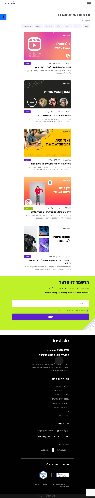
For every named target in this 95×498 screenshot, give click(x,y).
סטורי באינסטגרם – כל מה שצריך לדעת (54, 115)
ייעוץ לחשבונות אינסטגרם (60, 403)
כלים (58, 26)
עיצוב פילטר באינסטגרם (60, 399)
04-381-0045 (63, 431)
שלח (50, 316)
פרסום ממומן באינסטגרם (60, 390)
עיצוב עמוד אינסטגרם (61, 394)
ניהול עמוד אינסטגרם (61, 386)
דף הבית (87, 21)
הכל (86, 26)
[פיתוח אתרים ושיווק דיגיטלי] (51, 496)
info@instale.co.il (53, 436)
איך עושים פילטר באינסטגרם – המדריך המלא (51, 212)
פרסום (38, 26)
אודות (67, 411)
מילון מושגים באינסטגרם (60, 407)
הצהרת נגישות (64, 415)
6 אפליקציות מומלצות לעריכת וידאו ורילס (53, 67)
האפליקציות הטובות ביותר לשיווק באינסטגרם (51, 163)
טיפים (68, 26)
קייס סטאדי (27, 26)
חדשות (77, 26)
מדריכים (49, 26)
